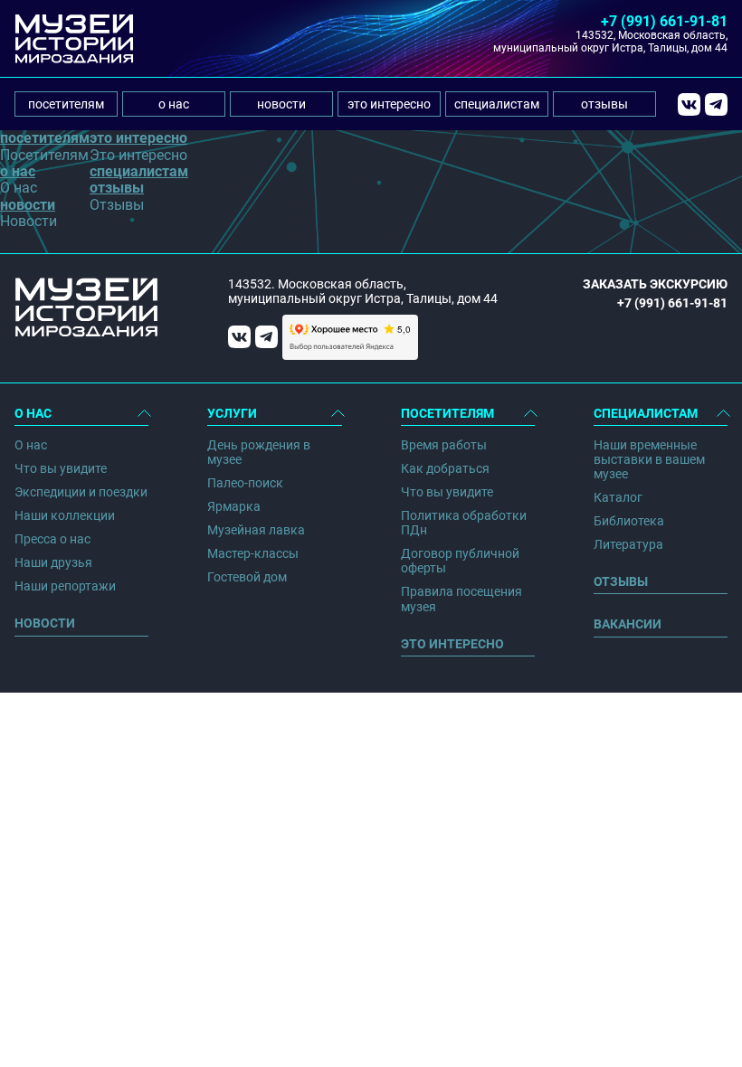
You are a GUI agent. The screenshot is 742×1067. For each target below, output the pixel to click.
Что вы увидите (60, 468)
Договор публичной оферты (460, 560)
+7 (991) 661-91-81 (664, 21)
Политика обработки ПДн (464, 522)
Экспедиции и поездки (80, 492)
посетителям (66, 104)
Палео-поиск (245, 483)
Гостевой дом (247, 577)
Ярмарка (234, 506)
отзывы (604, 104)
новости (281, 104)
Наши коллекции (64, 515)
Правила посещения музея (461, 598)
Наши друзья (53, 562)
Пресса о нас (52, 539)
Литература (628, 544)
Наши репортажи (65, 586)
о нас (173, 104)
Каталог (618, 497)
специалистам (496, 104)
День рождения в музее (258, 452)
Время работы (444, 445)
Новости (44, 623)
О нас (30, 445)
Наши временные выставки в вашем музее (649, 459)
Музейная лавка (256, 530)
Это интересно (452, 644)
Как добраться (445, 468)
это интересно (389, 104)
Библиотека (629, 521)
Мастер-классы (253, 553)
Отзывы (621, 581)
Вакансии (627, 624)
